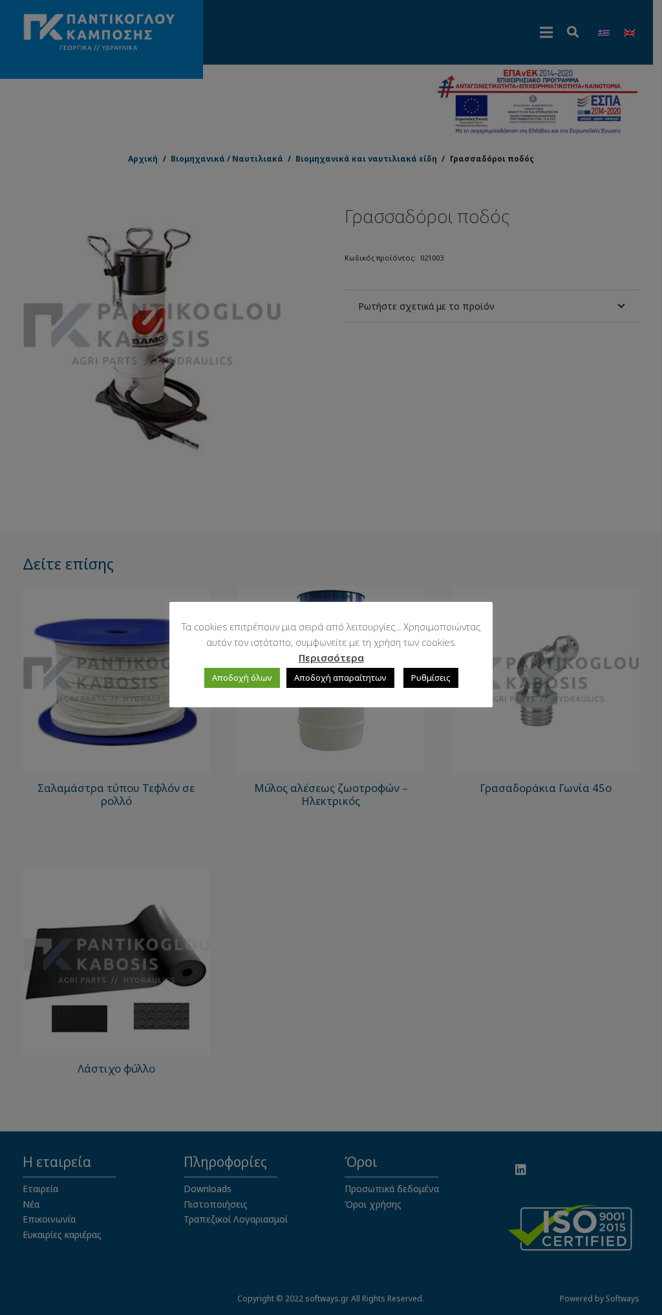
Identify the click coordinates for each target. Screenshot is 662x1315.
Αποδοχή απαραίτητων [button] (340, 677)
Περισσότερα (331, 657)
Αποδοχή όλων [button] (242, 677)
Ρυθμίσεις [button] (431, 677)
